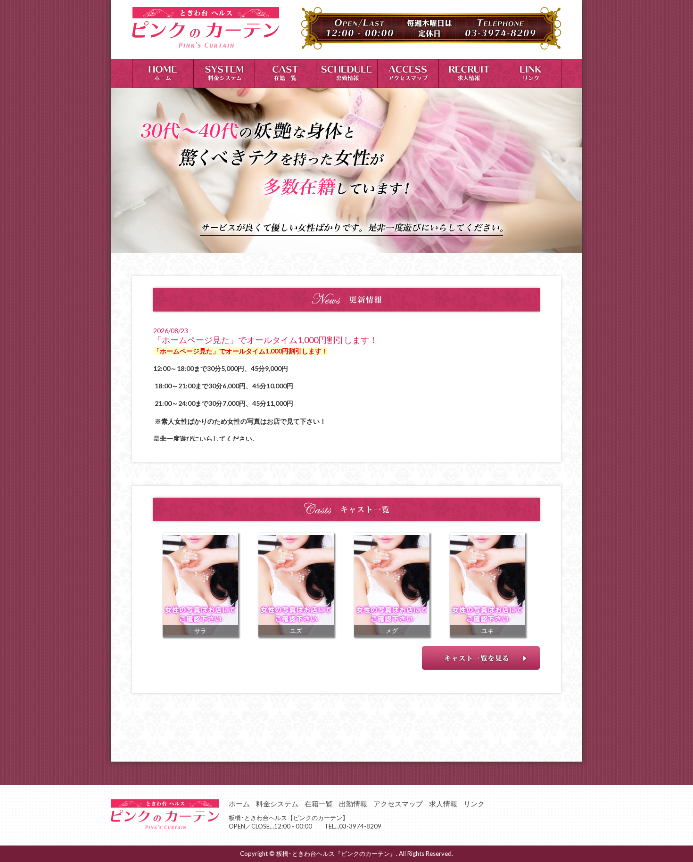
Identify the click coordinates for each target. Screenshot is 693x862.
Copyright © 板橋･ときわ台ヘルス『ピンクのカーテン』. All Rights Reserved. (346, 853)
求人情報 (443, 803)
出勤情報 (353, 803)
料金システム (277, 803)
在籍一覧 (319, 803)
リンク (474, 803)
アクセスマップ (398, 803)
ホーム (239, 803)
